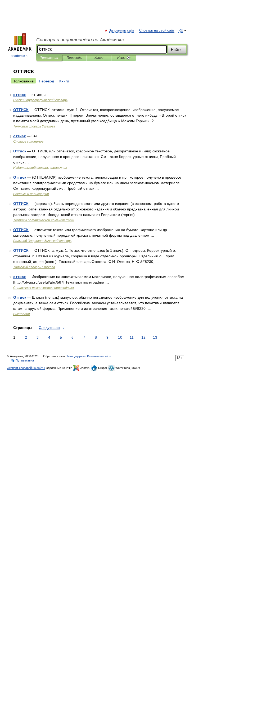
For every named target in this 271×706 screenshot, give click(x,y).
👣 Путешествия (22, 360)
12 (143, 337)
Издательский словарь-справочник (40, 168)
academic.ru (20, 56)
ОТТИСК (21, 110)
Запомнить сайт (121, 30)
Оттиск (19, 151)
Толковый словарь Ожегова (34, 267)
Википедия (21, 314)
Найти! (177, 49)
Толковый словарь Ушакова (34, 126)
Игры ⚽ (123, 58)
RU (180, 30)
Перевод (46, 81)
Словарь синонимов (28, 141)
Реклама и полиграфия (31, 194)
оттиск (19, 94)
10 (120, 337)
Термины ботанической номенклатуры (43, 220)
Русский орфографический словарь (40, 100)
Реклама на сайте (99, 356)
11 (132, 337)
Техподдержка (75, 356)
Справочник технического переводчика (43, 288)
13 (155, 337)
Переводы (74, 58)
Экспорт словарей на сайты (26, 367)
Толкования (49, 58)
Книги (98, 58)
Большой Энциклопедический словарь (42, 241)
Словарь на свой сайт (156, 30)
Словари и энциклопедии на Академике (80, 39)
